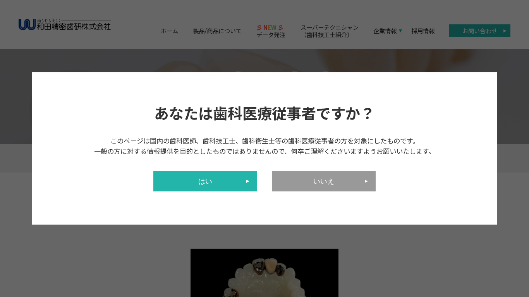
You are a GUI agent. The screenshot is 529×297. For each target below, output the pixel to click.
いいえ (323, 181)
